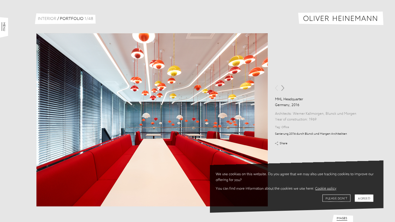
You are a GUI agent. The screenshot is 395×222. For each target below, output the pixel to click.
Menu (4, 26)
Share (283, 143)
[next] (282, 88)
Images (342, 218)
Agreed (364, 198)
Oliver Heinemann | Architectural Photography (340, 18)
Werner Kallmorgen (308, 114)
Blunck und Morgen (341, 114)
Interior (47, 19)
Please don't (336, 198)
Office (285, 127)
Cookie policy (325, 188)
